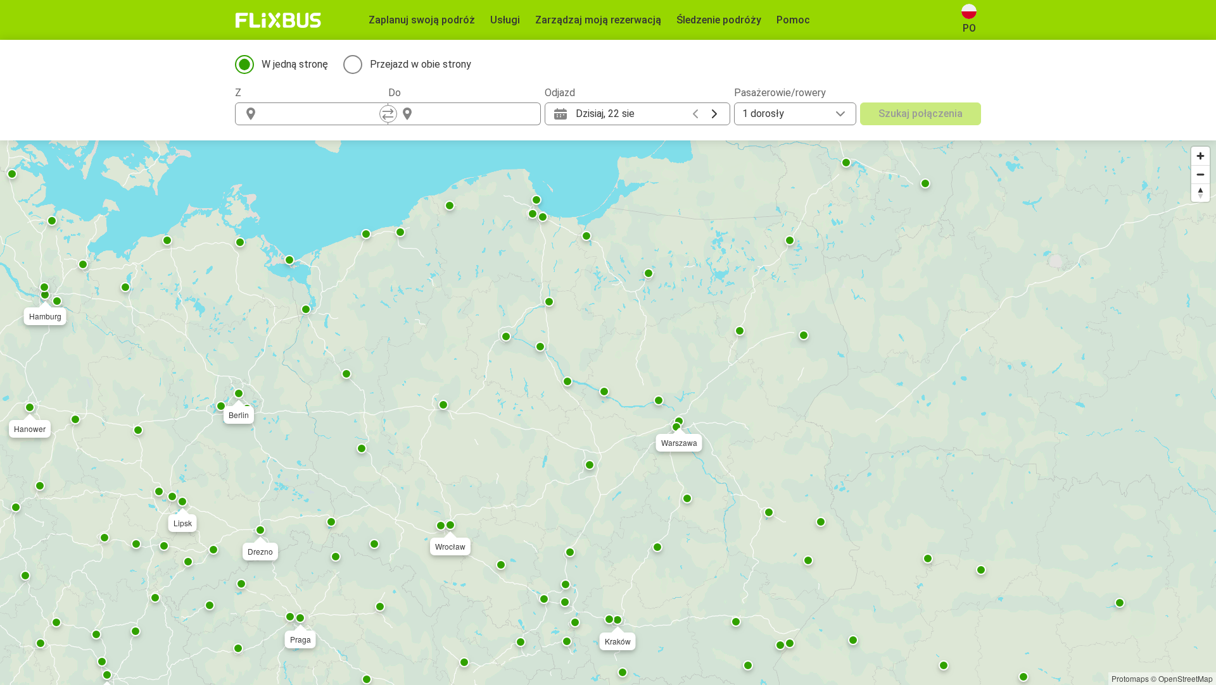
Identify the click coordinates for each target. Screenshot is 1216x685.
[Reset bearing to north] (1200, 192)
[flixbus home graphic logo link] (278, 20)
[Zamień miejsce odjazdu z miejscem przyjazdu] (388, 114)
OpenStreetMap (1185, 678)
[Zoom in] (1200, 156)
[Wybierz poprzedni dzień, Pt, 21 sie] (695, 113)
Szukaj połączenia (920, 114)
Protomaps (1130, 678)
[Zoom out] (1200, 174)
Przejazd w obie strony (420, 64)
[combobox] (323, 113)
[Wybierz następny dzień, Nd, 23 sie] (714, 113)
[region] (608, 412)
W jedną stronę (295, 64)
